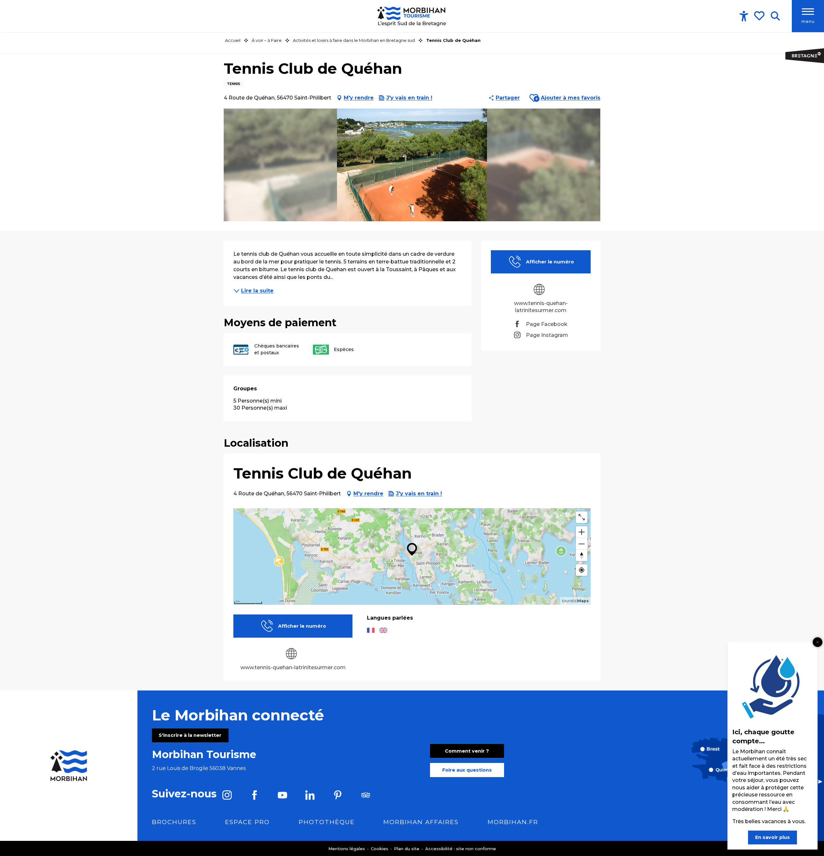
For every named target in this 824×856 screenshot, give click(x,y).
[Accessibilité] (743, 16)
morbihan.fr (513, 822)
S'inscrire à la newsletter (190, 735)
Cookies (380, 848)
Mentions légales (347, 848)
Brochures (174, 822)
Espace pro (247, 822)
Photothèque (327, 822)
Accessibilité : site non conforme (460, 848)
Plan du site (407, 848)
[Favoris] (760, 16)
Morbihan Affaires (421, 822)
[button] (775, 16)
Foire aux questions (467, 770)
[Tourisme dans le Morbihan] (412, 16)
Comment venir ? (467, 751)
